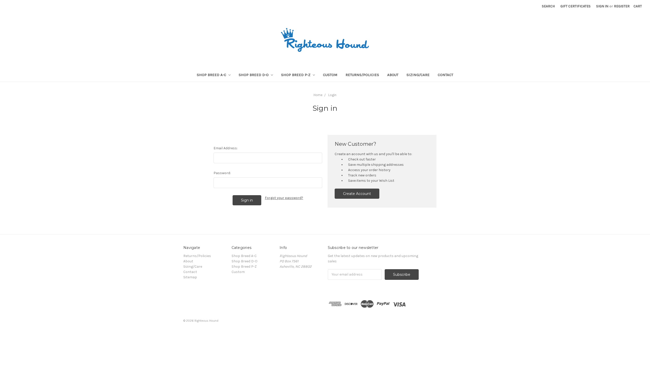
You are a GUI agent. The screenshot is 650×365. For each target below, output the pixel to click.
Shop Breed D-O (254, 74)
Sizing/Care (418, 74)
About (392, 74)
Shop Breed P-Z (296, 74)
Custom (330, 74)
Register (622, 6)
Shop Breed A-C (212, 74)
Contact (445, 74)
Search (548, 6)
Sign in (602, 6)
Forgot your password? (284, 198)
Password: (222, 173)
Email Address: (226, 148)
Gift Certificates (575, 6)
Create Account (357, 193)
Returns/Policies (362, 74)
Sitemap (190, 277)
